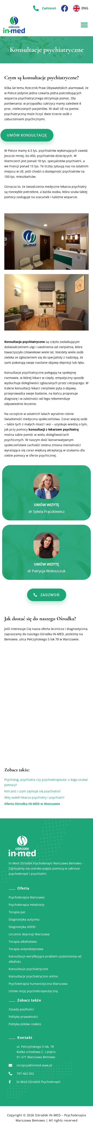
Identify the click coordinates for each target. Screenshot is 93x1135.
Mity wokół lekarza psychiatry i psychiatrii (34, 797)
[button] (84, 25)
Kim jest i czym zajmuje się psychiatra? (32, 791)
